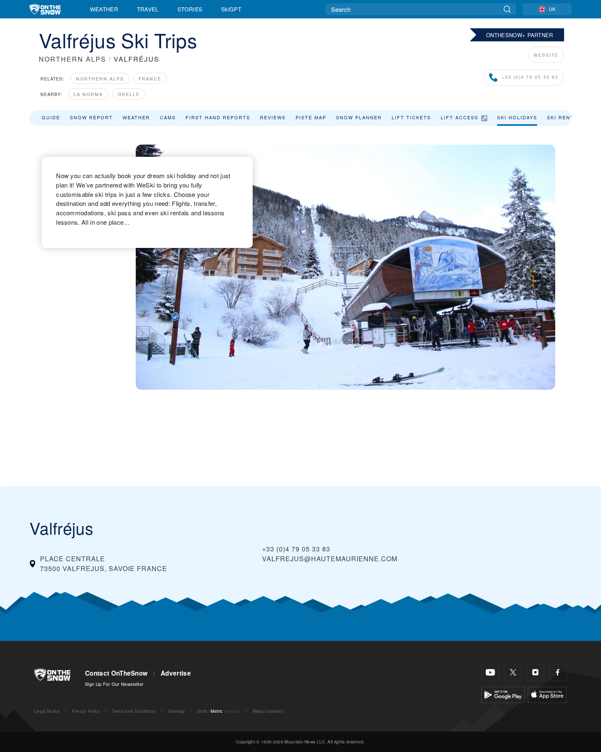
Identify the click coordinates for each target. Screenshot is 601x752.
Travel (148, 9)
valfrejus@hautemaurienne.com (329, 558)
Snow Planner (359, 117)
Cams (168, 117)
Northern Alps (100, 79)
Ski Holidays (517, 117)
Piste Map (311, 117)
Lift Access (459, 117)
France (150, 79)
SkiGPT (231, 9)
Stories (189, 9)
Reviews (273, 117)
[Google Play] (503, 694)
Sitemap (176, 711)
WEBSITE (546, 55)
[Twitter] (513, 672)
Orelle (129, 94)
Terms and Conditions (133, 711)
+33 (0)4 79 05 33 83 (530, 77)
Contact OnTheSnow (116, 673)
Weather (104, 9)
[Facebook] (558, 672)
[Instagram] (535, 672)
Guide (51, 117)
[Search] (507, 9)
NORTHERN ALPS (72, 59)
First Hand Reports (218, 117)
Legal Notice (47, 711)
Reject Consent (268, 711)
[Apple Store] (547, 694)
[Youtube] (490, 672)
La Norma (88, 94)
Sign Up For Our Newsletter (114, 684)
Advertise (176, 673)
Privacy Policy (85, 711)
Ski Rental (564, 117)
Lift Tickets (411, 117)
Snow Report (91, 117)
